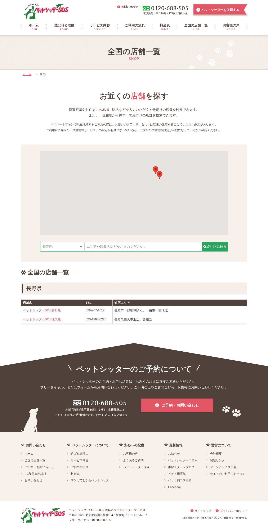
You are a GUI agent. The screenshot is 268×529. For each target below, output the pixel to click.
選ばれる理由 (79, 453)
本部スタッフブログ (181, 467)
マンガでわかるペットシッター (91, 480)
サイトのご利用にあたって (227, 473)
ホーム (27, 74)
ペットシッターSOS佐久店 (42, 319)
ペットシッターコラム (182, 460)
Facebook (174, 487)
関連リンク (217, 460)
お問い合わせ (33, 480)
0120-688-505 (104, 402)
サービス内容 (79, 460)
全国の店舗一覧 (35, 460)
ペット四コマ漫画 (180, 480)
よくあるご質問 (133, 460)
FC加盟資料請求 (35, 473)
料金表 (75, 473)
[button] (155, 170)
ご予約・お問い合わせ (39, 467)
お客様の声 (130, 453)
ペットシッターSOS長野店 (42, 310)
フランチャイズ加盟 (223, 467)
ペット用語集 (177, 473)
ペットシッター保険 (136, 467)
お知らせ (174, 453)
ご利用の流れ (79, 467)
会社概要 (216, 453)
